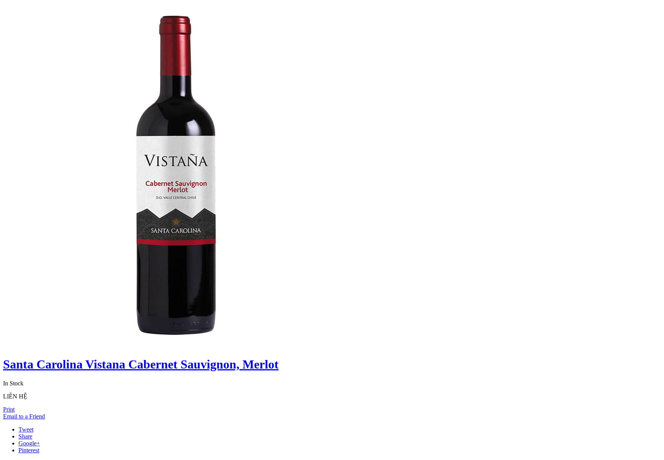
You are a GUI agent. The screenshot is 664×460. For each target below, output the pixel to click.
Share (25, 436)
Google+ (29, 443)
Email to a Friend (24, 416)
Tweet (25, 429)
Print (9, 409)
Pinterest (28, 450)
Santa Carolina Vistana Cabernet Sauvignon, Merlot (141, 364)
